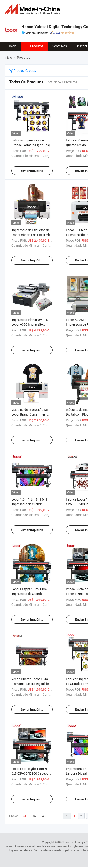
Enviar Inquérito (32, 170)
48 (44, 816)
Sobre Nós (59, 46)
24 (24, 816)
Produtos (36, 46)
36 (34, 816)
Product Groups (24, 70)
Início (12, 46)
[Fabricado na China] (33, 9)
